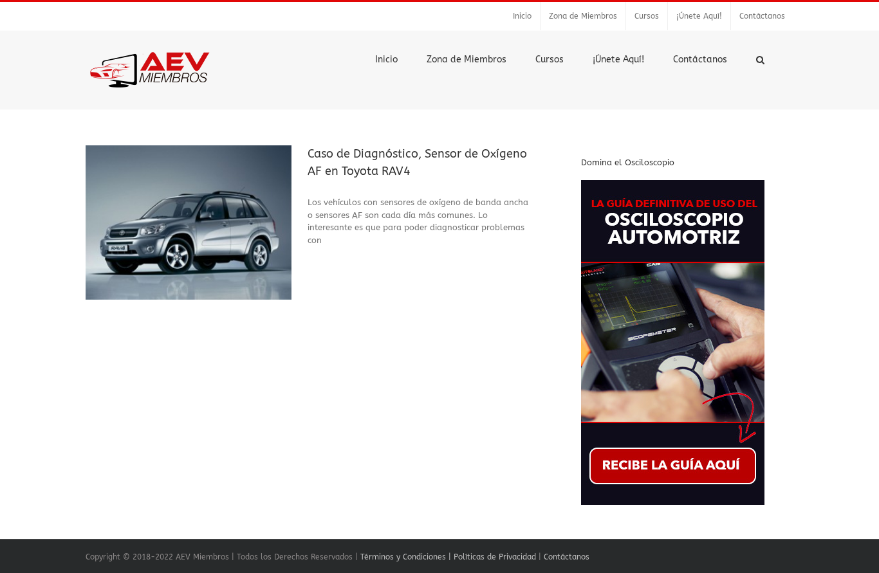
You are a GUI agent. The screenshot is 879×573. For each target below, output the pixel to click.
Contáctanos (566, 556)
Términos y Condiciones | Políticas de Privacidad (448, 556)
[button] (760, 58)
